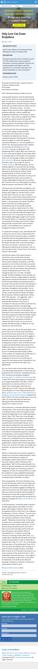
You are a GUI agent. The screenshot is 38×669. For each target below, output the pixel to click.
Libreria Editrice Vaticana (12, 568)
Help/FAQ (17, 655)
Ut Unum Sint (8, 160)
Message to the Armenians (24, 499)
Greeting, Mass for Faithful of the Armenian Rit (18, 377)
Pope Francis (8, 42)
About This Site (7, 653)
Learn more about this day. (8, 606)
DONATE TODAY (19, 25)
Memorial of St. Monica (9, 588)
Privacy (33, 653)
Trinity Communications (22, 657)
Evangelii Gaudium (8, 165)
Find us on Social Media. (11, 650)
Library (17, 6)
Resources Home (6, 6)
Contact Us (26, 655)
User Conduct (7, 655)
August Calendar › (29, 610)
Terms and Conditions (21, 653)
